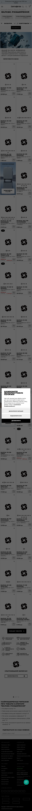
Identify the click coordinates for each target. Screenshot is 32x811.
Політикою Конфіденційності (12, 405)
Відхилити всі (16, 415)
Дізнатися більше (16, 411)
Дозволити (16, 420)
